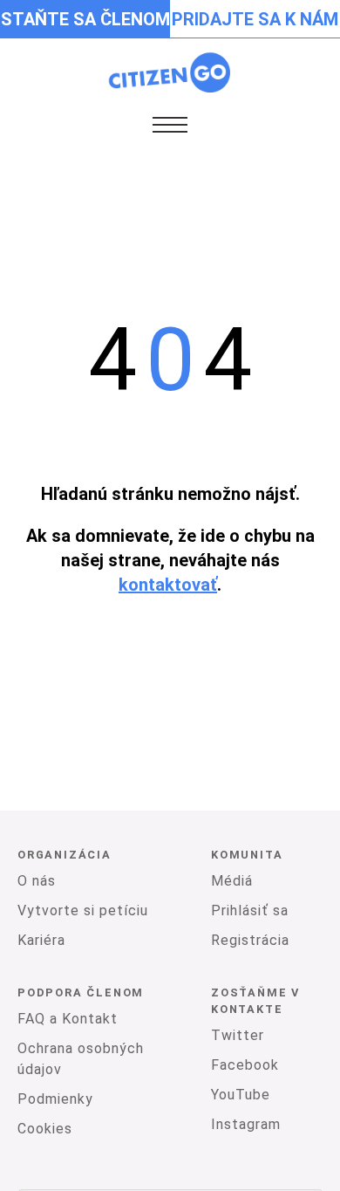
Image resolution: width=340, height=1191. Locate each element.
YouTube (240, 1094)
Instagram (246, 1124)
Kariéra (41, 940)
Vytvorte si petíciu (82, 910)
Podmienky (55, 1099)
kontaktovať (168, 584)
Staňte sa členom (85, 19)
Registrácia (250, 940)
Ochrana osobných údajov (80, 1059)
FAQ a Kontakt (67, 1018)
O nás (36, 881)
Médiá (232, 881)
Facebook (245, 1065)
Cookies (44, 1128)
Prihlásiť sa (250, 910)
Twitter (237, 1035)
